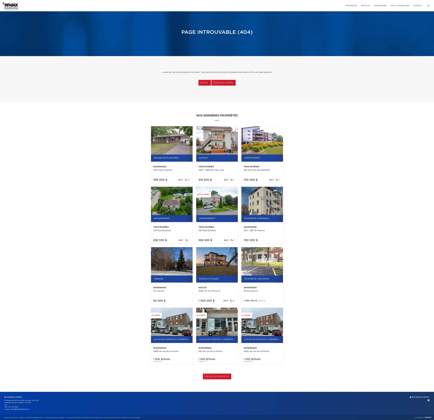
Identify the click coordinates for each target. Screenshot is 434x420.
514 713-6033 (13, 407)
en (428, 6)
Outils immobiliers (399, 6)
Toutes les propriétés (217, 376)
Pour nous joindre (223, 83)
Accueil (205, 83)
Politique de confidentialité (92, 417)
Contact (417, 6)
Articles (365, 6)
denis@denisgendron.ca (20, 409)
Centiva (427, 417)
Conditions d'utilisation (111, 417)
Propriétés (351, 6)
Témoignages (380, 6)
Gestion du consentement (131, 417)
